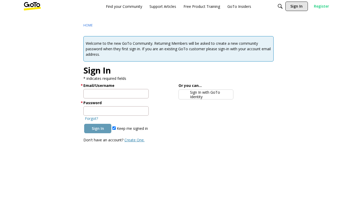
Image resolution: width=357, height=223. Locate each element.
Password (92, 102)
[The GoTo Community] (32, 6)
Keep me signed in (132, 128)
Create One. (134, 139)
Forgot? (91, 118)
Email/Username (98, 85)
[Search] (280, 6)
